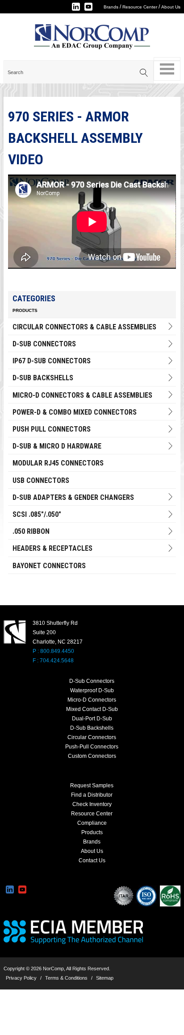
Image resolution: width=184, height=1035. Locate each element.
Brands (111, 6)
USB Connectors (41, 480)
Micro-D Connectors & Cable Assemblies (82, 395)
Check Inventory (92, 804)
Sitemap (104, 978)
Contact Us (92, 860)
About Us (170, 6)
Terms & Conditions (66, 978)
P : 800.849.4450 (53, 651)
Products (92, 832)
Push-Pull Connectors (91, 747)
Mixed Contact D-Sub (92, 709)
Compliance (92, 823)
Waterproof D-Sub (92, 690)
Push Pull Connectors (52, 429)
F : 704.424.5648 (53, 660)
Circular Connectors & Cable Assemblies (84, 327)
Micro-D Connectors (91, 700)
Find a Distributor (92, 795)
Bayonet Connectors (49, 565)
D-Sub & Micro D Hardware (57, 446)
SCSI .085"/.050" (37, 514)
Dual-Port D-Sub (92, 718)
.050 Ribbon (31, 531)
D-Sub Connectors (44, 344)
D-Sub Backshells (43, 378)
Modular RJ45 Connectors (58, 463)
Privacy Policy (21, 978)
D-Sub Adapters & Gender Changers (73, 497)
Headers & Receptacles (52, 548)
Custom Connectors (92, 756)
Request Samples (91, 785)
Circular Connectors (91, 737)
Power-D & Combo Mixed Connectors (75, 412)
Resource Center (139, 6)
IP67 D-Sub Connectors (52, 361)
